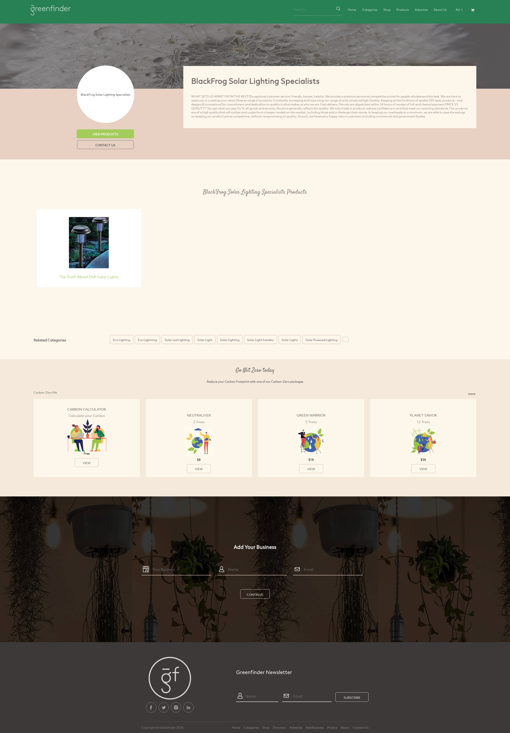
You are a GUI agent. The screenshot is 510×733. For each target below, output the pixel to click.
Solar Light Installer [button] (260, 340)
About (345, 727)
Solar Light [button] (204, 340)
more (471, 394)
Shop (386, 10)
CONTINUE (255, 594)
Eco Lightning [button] (147, 340)
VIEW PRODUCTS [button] (105, 134)
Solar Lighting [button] (229, 340)
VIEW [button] (87, 463)
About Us (440, 10)
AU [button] (458, 10)
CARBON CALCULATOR (86, 409)
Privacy (332, 727)
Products (402, 10)
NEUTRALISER (199, 415)
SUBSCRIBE (352, 698)
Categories (369, 10)
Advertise (421, 10)
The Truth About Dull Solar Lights (89, 276)
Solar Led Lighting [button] (177, 340)
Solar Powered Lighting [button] (321, 340)
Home (352, 10)
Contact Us (361, 727)
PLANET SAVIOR (423, 415)
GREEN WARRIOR (311, 415)
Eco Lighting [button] (121, 340)
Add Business (315, 727)
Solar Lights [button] (289, 340)
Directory (280, 727)
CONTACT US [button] (105, 145)
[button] (346, 339)
